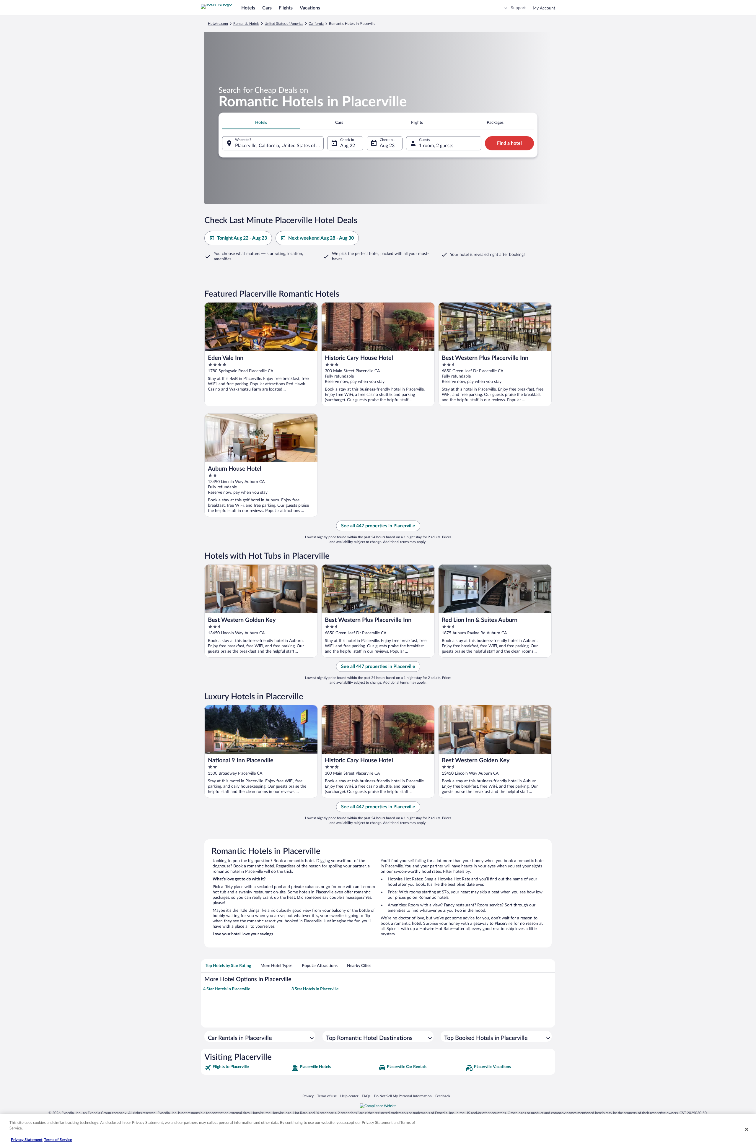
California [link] (316, 23)
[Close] (746, 1129)
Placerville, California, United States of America (279, 145)
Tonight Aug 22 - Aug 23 (242, 238)
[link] (247, 1067)
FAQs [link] (366, 1096)
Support (518, 8)
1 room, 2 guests (436, 145)
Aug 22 (347, 145)
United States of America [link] (284, 23)
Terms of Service (58, 1140)
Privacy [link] (308, 1096)
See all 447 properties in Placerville (378, 526)
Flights (286, 8)
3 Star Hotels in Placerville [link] (314, 989)
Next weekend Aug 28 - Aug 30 (321, 238)
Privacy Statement (27, 1140)
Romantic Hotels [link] (246, 23)
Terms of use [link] (327, 1096)
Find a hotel (509, 143)
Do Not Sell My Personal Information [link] (403, 1096)
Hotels (248, 8)
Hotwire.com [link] (218, 23)
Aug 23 (387, 145)
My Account (544, 8)
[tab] (261, 122)
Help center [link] (349, 1096)
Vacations (310, 8)
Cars (267, 8)
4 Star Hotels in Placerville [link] (226, 989)
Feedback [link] (442, 1096)
